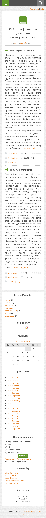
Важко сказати (14, 450)
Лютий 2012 (23, 341)
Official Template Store (14, 480)
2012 (16, 43)
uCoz (23, 514)
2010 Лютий (12, 378)
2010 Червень (13, 388)
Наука (7, 300)
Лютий (23, 43)
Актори (8, 302)
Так (9, 444)
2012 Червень (13, 423)
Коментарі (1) (14, 162)
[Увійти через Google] (27, 328)
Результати (10, 459)
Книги (7, 313)
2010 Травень (13, 385)
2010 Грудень (13, 403)
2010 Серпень (13, 393)
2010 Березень (13, 380)
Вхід (42, 9)
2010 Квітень (13, 383)
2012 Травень (13, 421)
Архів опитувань (24, 459)
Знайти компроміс (21, 169)
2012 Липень (12, 426)
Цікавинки (12, 153)
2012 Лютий (12, 416)
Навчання (9, 308)
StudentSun (13, 158)
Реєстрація (34, 9)
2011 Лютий (12, 408)
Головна (8, 43)
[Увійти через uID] (18, 328)
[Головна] (23, 23)
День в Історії (11, 310)
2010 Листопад (13, 400)
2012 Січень (12, 413)
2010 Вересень (13, 395)
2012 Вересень (13, 429)
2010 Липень (12, 390)
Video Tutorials (11, 478)
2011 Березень (13, 411)
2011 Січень (12, 406)
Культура (9, 305)
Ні (9, 447)
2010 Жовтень (13, 398)
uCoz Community (12, 473)
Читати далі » (29, 148)
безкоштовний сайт (32, 511)
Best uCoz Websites (13, 483)
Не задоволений (15, 452)
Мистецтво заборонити (24, 50)
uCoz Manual (10, 475)
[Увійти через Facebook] (23, 328)
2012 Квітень (13, 418)
